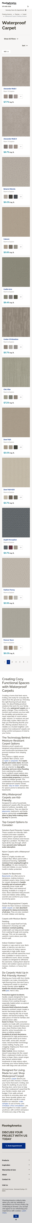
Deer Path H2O (9, 490)
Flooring (17, 14)
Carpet (24, 14)
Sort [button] (23, 46)
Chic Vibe (7, 389)
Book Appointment (15, 1146)
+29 (21, 447)
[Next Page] (27, 662)
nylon (6, 761)
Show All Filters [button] (10, 39)
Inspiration (6, 1165)
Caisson (6, 239)
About (4, 1175)
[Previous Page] (4, 662)
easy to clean (14, 786)
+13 (21, 196)
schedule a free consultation (13, 1106)
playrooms (6, 811)
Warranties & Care (9, 1170)
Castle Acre (8, 289)
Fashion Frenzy (9, 590)
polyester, (14, 761)
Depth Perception (10, 540)
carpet (13, 1079)
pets (7, 991)
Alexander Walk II (10, 139)
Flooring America (7, 14)
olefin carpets (7, 908)
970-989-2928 (6, 6)
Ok (16, 1216)
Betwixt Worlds (9, 189)
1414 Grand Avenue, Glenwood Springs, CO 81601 (14, 1190)
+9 (20, 96)
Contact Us (6, 1179)
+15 (21, 247)
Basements (6, 876)
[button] (8, 51)
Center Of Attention (11, 339)
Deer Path (7, 440)
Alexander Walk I (10, 89)
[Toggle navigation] (28, 6)
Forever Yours (9, 640)
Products (5, 1160)
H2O (5, 51)
